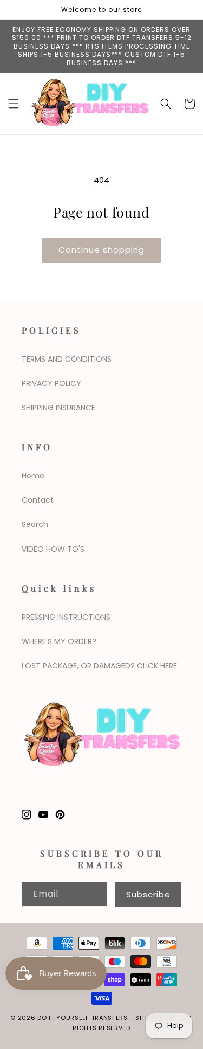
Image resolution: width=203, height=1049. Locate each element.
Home (33, 475)
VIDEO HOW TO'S (53, 549)
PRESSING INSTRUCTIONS (66, 617)
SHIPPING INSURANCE (58, 407)
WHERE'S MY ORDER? (59, 641)
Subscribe (148, 894)
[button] (13, 104)
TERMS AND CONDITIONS (67, 359)
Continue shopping (101, 249)
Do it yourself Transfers (82, 1017)
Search (35, 524)
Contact (38, 500)
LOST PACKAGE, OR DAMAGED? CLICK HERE (99, 665)
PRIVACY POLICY (51, 383)
